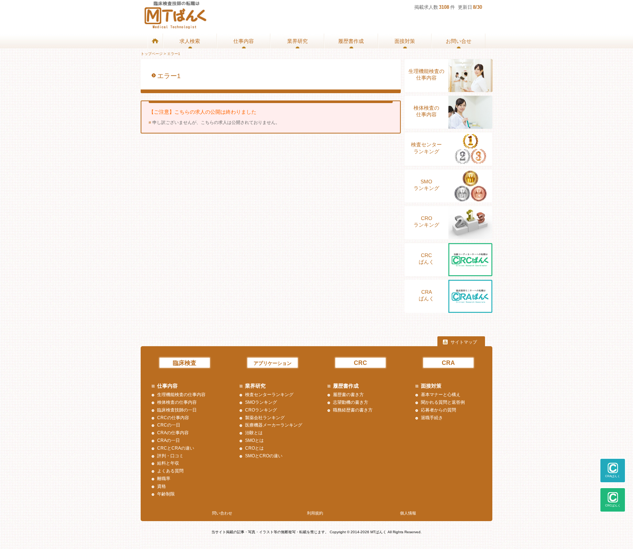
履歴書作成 (351, 41)
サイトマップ (464, 342)
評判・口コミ (170, 455)
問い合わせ (222, 513)
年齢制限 (166, 494)
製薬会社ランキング (265, 417)
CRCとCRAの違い (175, 448)
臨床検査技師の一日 (177, 410)
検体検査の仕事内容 (426, 111)
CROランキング (426, 221)
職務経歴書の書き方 (353, 410)
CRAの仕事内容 (173, 432)
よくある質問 (170, 470)
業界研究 (297, 41)
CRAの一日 (168, 440)
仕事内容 (243, 41)
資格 (161, 486)
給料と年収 (168, 463)
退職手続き (432, 417)
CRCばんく (426, 258)
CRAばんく (426, 295)
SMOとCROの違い (263, 455)
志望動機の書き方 (350, 402)
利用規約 (315, 513)
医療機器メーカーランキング (273, 425)
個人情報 (408, 513)
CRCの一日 (168, 425)
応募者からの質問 (438, 410)
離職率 (163, 478)
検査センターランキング (426, 148)
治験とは (254, 432)
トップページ (152, 54)
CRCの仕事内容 (173, 417)
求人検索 (189, 41)
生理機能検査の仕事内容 (426, 74)
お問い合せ (458, 41)
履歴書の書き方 (348, 394)
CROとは (254, 448)
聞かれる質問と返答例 (443, 402)
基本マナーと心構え (440, 394)
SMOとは (254, 440)
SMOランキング (426, 185)
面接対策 (405, 41)
